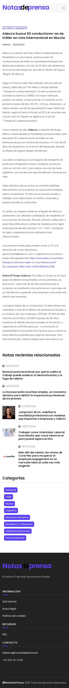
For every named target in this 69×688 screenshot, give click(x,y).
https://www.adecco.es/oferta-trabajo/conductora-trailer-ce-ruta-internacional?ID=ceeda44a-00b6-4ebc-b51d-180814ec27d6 (33, 262)
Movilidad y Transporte (19, 524)
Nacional (11, 490)
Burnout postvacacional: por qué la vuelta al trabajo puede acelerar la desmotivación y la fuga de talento (32, 375)
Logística (11, 510)
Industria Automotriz (18, 531)
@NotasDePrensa (13, 682)
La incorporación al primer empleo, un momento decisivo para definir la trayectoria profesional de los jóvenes (34, 395)
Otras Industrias (15, 537)
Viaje (8, 496)
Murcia (9, 503)
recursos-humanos (14, 28)
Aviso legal (9, 608)
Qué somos (9, 601)
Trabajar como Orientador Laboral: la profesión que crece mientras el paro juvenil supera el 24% (41, 435)
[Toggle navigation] (64, 8)
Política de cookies (14, 616)
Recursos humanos (17, 517)
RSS (4, 634)
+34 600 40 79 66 (12, 660)
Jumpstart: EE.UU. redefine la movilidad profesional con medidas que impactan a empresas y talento (42, 415)
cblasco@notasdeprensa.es (20, 652)
